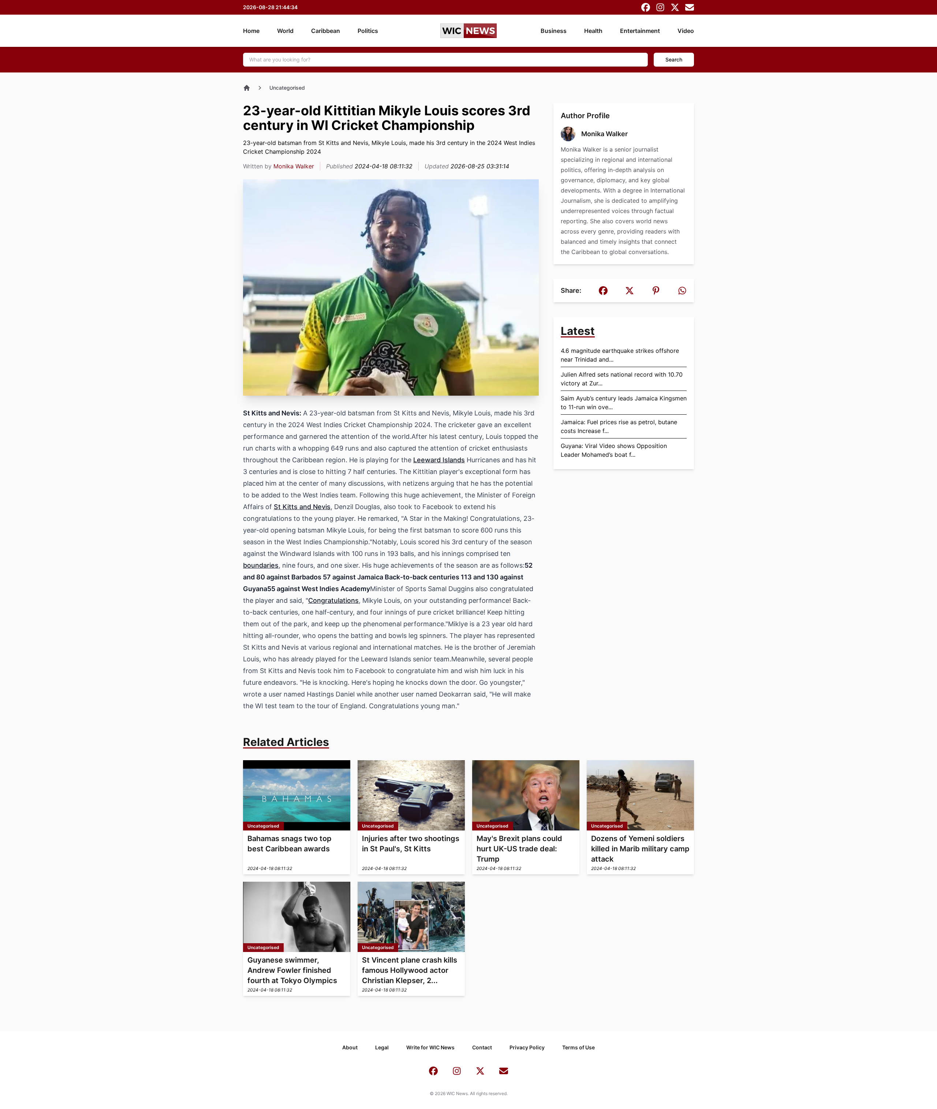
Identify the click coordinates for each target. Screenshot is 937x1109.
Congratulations (333, 600)
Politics (368, 30)
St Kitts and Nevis (302, 507)
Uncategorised (287, 88)
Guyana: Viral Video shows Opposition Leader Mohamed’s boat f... (614, 450)
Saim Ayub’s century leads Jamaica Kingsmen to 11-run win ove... (624, 403)
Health (593, 30)
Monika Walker (293, 166)
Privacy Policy (527, 1047)
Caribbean (325, 30)
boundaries (261, 565)
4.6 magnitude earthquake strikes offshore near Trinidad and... (620, 355)
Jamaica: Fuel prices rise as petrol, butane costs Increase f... (619, 426)
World (285, 30)
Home (251, 30)
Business (554, 30)
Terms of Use (578, 1047)
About (350, 1047)
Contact (482, 1047)
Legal (382, 1047)
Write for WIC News (430, 1047)
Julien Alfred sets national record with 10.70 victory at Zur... (622, 379)
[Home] (246, 88)
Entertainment (640, 30)
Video (685, 30)
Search (673, 59)
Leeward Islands (439, 460)
